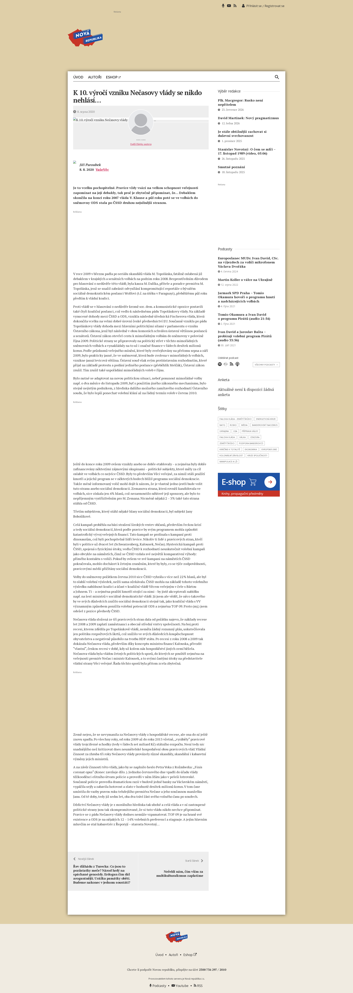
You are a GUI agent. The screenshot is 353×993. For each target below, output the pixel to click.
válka (242, 437)
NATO (222, 425)
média (244, 425)
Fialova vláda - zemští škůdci (236, 419)
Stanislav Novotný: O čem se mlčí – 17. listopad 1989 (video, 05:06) (246, 151)
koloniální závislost (231, 455)
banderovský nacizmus (264, 425)
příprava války (250, 431)
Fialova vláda (227, 437)
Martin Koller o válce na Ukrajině (245, 279)
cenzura (254, 437)
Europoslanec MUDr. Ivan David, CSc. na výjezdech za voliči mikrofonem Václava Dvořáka (248, 262)
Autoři (94, 77)
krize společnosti (257, 455)
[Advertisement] (199, 39)
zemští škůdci (227, 443)
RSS (199, 985)
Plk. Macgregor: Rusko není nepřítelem (240, 102)
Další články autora (140, 144)
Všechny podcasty (266, 364)
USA (235, 431)
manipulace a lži (228, 461)
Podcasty (159, 985)
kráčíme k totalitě (230, 449)
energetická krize (266, 419)
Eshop (112, 77)
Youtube (181, 985)
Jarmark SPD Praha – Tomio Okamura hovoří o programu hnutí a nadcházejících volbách (246, 297)
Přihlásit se (254, 6)
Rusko (233, 425)
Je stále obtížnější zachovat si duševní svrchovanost (242, 133)
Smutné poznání (231, 167)
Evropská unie (269, 449)
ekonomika (251, 449)
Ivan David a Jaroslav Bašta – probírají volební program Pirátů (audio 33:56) (245, 336)
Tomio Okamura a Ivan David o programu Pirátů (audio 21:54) (244, 316)
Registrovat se (274, 6)
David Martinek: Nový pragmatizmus (248, 118)
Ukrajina (224, 431)
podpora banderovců (251, 443)
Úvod (78, 77)
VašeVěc (102, 169)
